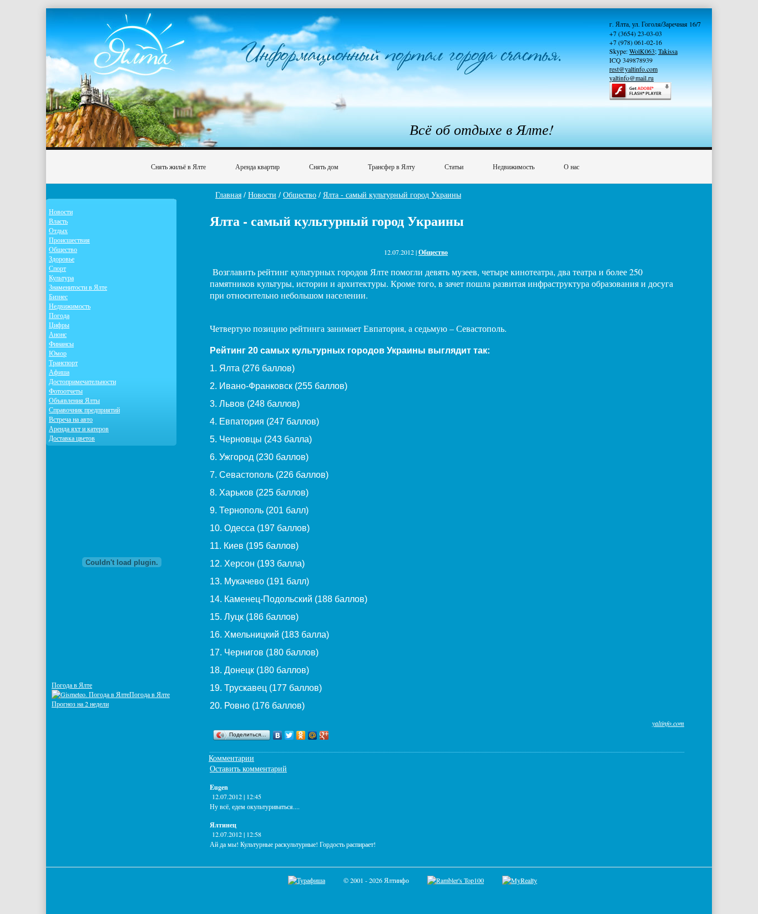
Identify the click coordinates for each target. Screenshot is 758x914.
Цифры (59, 324)
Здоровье (61, 258)
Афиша (59, 371)
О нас (571, 166)
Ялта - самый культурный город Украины (392, 194)
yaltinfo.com (668, 723)
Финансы (61, 343)
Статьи (453, 166)
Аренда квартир (257, 166)
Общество (299, 194)
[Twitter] (289, 735)
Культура (61, 277)
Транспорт (63, 362)
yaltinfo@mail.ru (631, 77)
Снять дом (323, 166)
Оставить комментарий (248, 768)
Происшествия (69, 239)
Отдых (58, 230)
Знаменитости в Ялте (78, 286)
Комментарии (231, 758)
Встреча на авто (71, 419)
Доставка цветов (72, 437)
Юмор (58, 353)
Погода (59, 315)
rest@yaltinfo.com (633, 68)
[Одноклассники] (301, 735)
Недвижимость (513, 166)
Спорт (57, 268)
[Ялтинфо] (140, 53)
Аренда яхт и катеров (79, 428)
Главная (228, 194)
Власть (58, 220)
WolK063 (642, 51)
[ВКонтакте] (278, 735)
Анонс (58, 334)
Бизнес (58, 296)
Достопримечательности (82, 381)
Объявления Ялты (74, 400)
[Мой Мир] (313, 735)
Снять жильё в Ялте (178, 166)
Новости (262, 194)
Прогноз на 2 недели (80, 703)
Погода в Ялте (72, 684)
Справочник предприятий (84, 409)
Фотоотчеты (66, 390)
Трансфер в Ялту (391, 166)
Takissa (668, 51)
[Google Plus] (324, 735)
